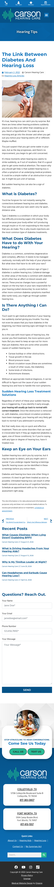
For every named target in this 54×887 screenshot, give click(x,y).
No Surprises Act (34, 846)
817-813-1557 (27, 824)
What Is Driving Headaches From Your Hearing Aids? (25, 550)
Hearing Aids (25, 840)
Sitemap (27, 878)
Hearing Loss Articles (14, 76)
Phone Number (9, 626)
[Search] (44, 854)
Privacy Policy (27, 875)
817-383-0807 (27, 800)
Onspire (39, 883)
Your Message (8, 639)
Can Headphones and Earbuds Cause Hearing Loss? (24, 574)
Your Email (7, 613)
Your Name (7, 601)
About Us (12, 840)
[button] (46, 15)
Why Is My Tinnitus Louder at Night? (24, 562)
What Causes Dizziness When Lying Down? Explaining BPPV (24, 536)
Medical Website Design (22, 883)
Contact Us (18, 846)
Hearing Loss (40, 840)
